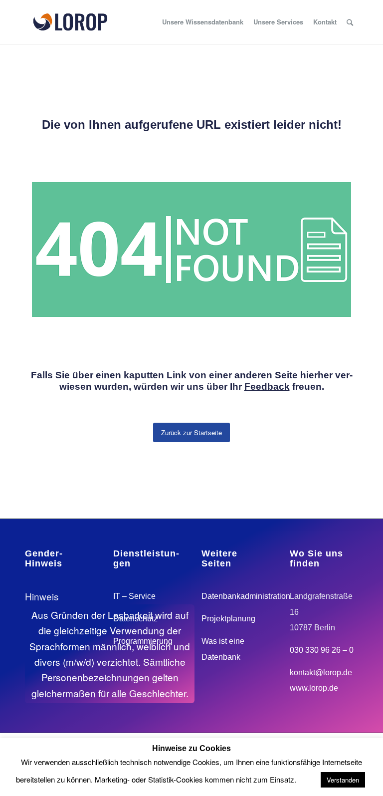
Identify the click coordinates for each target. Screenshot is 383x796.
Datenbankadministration (245, 596)
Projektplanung (228, 618)
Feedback (267, 386)
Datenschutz (135, 618)
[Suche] (350, 22)
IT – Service (134, 596)
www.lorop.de (314, 688)
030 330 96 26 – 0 (322, 650)
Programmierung (143, 641)
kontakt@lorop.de (321, 672)
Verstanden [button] (343, 780)
